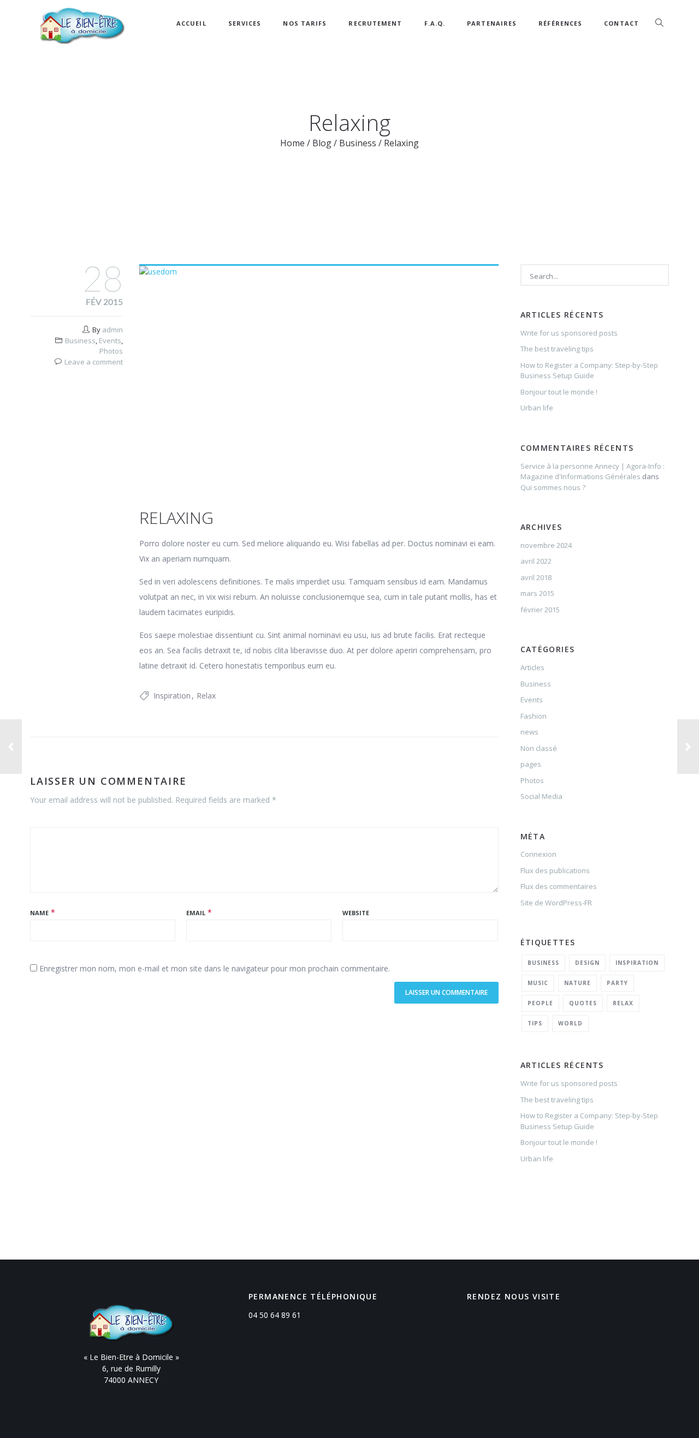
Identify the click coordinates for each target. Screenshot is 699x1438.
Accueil (191, 23)
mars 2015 (537, 593)
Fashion (533, 716)
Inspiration (172, 695)
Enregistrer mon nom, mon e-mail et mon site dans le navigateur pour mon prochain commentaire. (214, 968)
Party (617, 983)
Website (355, 913)
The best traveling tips (557, 349)
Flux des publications (555, 870)
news (529, 732)
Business (357, 143)
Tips (535, 1023)
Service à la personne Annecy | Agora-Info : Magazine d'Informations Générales (592, 471)
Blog (321, 143)
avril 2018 (536, 577)
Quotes (583, 1003)
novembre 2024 (546, 545)
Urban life (536, 408)
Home (292, 143)
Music (538, 983)
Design (587, 962)
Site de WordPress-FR (556, 903)
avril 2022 (536, 561)
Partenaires (492, 23)
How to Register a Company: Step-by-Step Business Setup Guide (589, 370)
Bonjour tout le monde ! (558, 392)
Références (560, 23)
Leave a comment (93, 362)
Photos (111, 351)
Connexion (538, 854)
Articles (532, 667)
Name (39, 913)
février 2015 (540, 609)
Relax (206, 695)
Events (110, 340)
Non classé (538, 748)
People (540, 1003)
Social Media (541, 796)
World (570, 1023)
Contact (621, 23)
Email (195, 913)
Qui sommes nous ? (552, 487)
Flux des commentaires (558, 886)
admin (112, 330)
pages (530, 764)
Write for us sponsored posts (569, 333)
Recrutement (375, 23)
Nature (577, 983)
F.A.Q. (435, 23)
